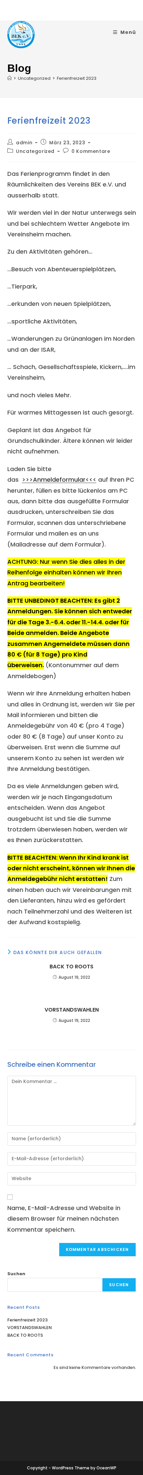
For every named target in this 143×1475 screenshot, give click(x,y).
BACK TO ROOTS (71, 966)
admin (24, 142)
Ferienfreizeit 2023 (76, 78)
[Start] (9, 78)
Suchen (16, 1274)
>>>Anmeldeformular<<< (59, 479)
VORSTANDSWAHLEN (72, 1010)
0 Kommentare (91, 151)
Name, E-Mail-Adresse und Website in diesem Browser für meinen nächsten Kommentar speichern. (63, 1219)
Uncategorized (35, 151)
